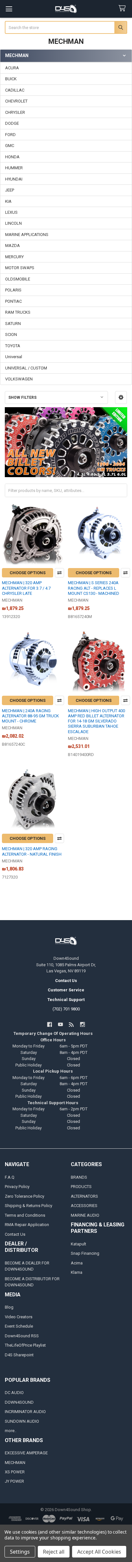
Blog (9, 1307)
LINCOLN (13, 223)
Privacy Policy (17, 1186)
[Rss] (71, 1024)
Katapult (78, 1244)
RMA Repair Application (27, 1224)
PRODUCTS (81, 1186)
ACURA (12, 67)
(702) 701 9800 (66, 1009)
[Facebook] (49, 1024)
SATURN (13, 323)
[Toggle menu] (9, 9)
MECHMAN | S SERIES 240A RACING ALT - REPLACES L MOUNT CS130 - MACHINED (93, 588)
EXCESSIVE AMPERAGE (26, 1452)
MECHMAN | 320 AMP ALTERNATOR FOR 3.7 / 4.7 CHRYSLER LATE (26, 588)
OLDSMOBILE (17, 279)
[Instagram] (82, 1024)
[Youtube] (60, 1024)
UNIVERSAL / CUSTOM (26, 368)
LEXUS (11, 212)
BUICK (11, 78)
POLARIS (13, 290)
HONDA (12, 156)
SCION (11, 334)
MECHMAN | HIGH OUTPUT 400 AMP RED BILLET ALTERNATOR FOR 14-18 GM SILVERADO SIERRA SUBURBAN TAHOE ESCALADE (96, 721)
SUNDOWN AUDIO (22, 1421)
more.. (10, 1430)
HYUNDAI (13, 179)
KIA (8, 201)
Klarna (76, 1272)
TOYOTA (12, 345)
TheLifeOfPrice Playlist (25, 1345)
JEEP (9, 190)
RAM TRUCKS (17, 312)
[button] (121, 397)
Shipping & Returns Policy (28, 1205)
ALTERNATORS (84, 1196)
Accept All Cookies (99, 1551)
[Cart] (123, 8)
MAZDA (12, 245)
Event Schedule (19, 1326)
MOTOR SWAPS (19, 267)
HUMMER (14, 167)
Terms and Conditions (25, 1215)
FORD (10, 134)
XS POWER (15, 1471)
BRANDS (79, 1177)
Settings (20, 1551)
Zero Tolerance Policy (24, 1196)
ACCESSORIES (84, 1205)
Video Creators (18, 1316)
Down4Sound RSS (22, 1335)
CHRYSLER (15, 112)
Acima (77, 1263)
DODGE (12, 123)
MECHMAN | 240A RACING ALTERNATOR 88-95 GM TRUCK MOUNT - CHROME (30, 716)
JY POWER (14, 1481)
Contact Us (15, 1234)
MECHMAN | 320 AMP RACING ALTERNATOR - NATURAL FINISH (32, 851)
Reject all (53, 1551)
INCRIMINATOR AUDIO (25, 1411)
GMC (9, 145)
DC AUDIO (14, 1392)
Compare (59, 572)
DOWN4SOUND (19, 1402)
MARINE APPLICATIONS (26, 234)
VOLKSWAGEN (19, 379)
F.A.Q (9, 1177)
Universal (13, 356)
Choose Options (27, 572)
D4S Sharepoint (19, 1354)
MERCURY (14, 256)
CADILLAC (14, 90)
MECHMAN (15, 1462)
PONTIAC (13, 301)
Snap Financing (85, 1253)
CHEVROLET (16, 101)
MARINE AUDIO (85, 1215)
